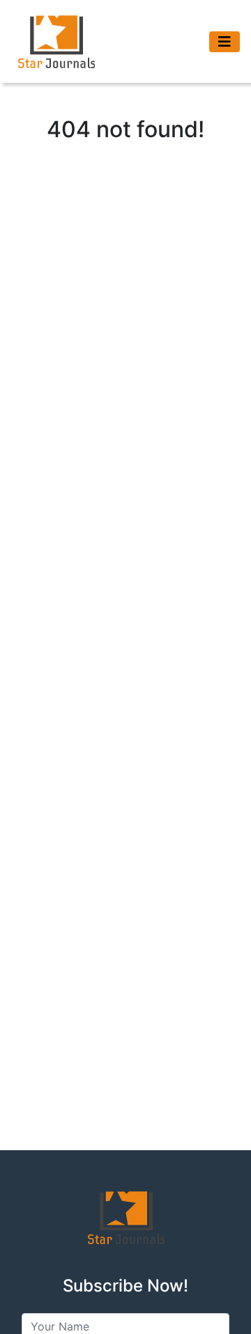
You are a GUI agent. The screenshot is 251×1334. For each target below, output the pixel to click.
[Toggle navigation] (224, 41)
